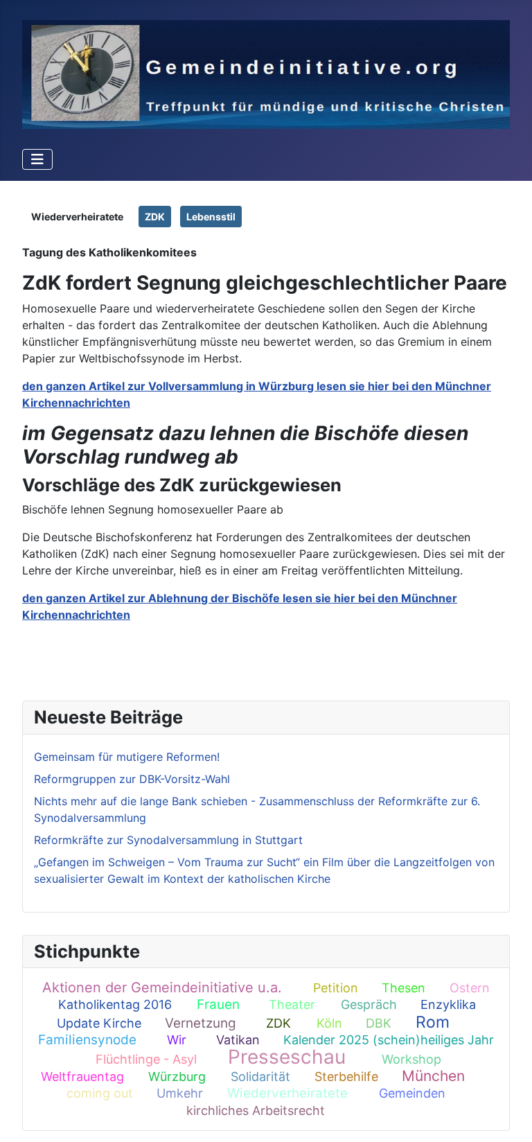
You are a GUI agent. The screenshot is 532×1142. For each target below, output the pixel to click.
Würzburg (177, 1076)
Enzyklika (448, 1004)
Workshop (411, 1059)
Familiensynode (87, 1040)
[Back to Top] (508, 1116)
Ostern (470, 988)
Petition (335, 988)
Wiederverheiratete (287, 1093)
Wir (176, 1040)
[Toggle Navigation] (37, 159)
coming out (99, 1093)
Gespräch (369, 1004)
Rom (433, 1022)
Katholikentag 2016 (115, 1004)
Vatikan (238, 1040)
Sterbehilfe (346, 1076)
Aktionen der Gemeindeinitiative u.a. (162, 987)
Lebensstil (211, 216)
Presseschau (287, 1057)
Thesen (403, 988)
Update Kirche (99, 1023)
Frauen (218, 1004)
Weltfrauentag (82, 1076)
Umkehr (180, 1093)
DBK (378, 1023)
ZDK (278, 1023)
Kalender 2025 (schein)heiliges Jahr (388, 1040)
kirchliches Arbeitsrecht (255, 1110)
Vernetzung (200, 1023)
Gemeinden (412, 1093)
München (433, 1075)
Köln (329, 1023)
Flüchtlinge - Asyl (146, 1059)
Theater (292, 1004)
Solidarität (260, 1076)
